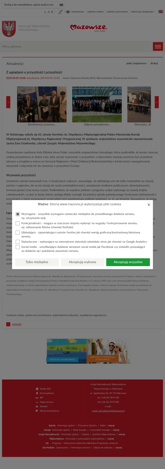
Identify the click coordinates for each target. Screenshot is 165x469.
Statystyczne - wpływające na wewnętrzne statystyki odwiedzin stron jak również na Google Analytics (84, 241)
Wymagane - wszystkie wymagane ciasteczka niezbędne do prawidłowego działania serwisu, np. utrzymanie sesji (78, 216)
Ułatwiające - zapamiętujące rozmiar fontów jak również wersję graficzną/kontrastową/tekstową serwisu (80, 234)
